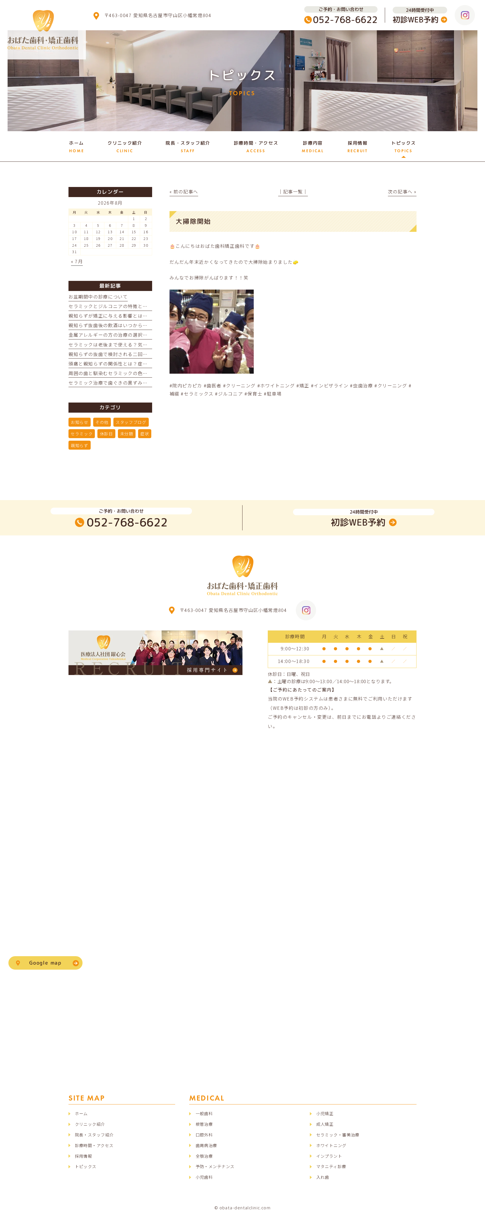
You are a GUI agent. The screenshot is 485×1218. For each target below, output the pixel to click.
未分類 (126, 433)
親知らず (79, 445)
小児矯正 (325, 1113)
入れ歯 (322, 1177)
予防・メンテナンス (215, 1166)
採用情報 (83, 1156)
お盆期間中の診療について (98, 296)
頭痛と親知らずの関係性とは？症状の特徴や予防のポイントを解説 (142, 363)
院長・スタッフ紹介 (94, 1135)
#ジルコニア (229, 393)
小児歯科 (204, 1177)
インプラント (329, 1156)
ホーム (81, 1113)
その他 (102, 422)
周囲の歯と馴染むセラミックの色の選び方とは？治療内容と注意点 (142, 373)
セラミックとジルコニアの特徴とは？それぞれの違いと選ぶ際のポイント (150, 306)
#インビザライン (330, 385)
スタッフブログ (131, 422)
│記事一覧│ (293, 191)
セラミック (82, 433)
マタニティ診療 (331, 1166)
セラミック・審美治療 (338, 1135)
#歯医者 (212, 385)
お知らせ (79, 422)
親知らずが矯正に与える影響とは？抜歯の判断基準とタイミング (140, 315)
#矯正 (302, 385)
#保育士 (253, 393)
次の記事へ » (402, 191)
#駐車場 (273, 393)
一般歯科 (204, 1113)
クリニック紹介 (90, 1124)
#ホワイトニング (276, 385)
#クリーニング (239, 385)
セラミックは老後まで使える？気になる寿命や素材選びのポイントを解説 (150, 344)
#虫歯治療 (361, 385)
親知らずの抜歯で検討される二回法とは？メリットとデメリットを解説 (147, 354)
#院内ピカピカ (186, 385)
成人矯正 (325, 1124)
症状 (144, 433)
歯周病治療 (206, 1145)
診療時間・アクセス (94, 1145)
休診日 (106, 433)
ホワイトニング (331, 1145)
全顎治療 (204, 1156)
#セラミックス (197, 393)
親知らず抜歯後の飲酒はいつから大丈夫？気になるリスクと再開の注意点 (150, 325)
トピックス (86, 1166)
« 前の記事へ (184, 191)
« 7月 (77, 261)
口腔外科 (204, 1135)
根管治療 (204, 1124)
